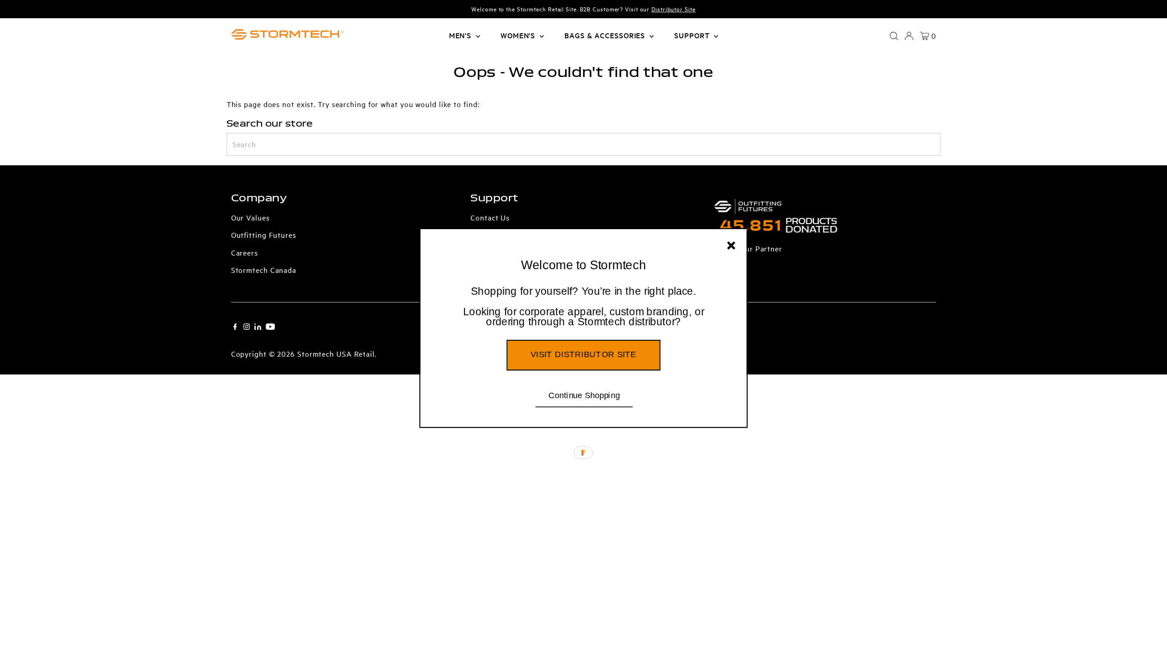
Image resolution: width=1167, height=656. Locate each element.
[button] (583, 307)
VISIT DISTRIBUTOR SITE (583, 354)
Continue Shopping (584, 395)
